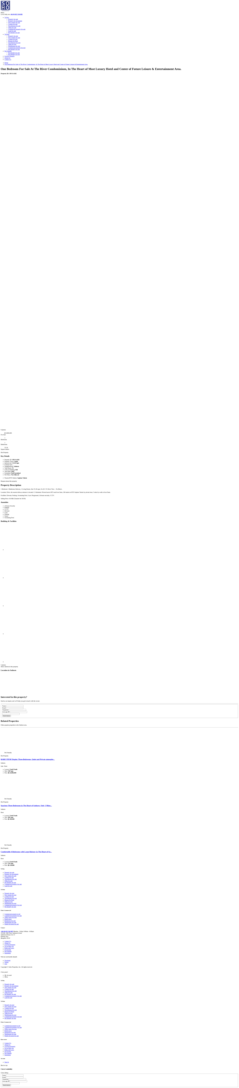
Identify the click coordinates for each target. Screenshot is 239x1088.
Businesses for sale (10, 921)
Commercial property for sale (16, 29)
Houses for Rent (13, 41)
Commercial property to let (12, 914)
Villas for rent (12, 44)
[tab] (8, 975)
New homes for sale (14, 22)
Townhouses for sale (14, 26)
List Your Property (9, 944)
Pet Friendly (8, 51)
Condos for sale (12, 24)
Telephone (5, 710)
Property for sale (13, 19)
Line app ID (5, 712)
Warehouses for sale (10, 922)
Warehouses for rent (14, 46)
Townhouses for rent (14, 43)
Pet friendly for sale (14, 32)
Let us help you (9, 946)
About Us (7, 58)
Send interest (6, 716)
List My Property (9, 56)
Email (4, 708)
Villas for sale (12, 27)
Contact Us (7, 59)
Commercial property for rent (16, 48)
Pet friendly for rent (14, 49)
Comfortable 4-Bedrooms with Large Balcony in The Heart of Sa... (26, 852)
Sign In (6, 1062)
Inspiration (7, 953)
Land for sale (12, 31)
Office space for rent (10, 917)
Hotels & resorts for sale (11, 924)
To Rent (6, 34)
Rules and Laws (9, 948)
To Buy (6, 17)
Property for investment (15, 21)
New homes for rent (14, 37)
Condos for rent (12, 39)
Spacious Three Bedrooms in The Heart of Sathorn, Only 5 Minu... (26, 806)
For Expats (7, 950)
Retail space (8, 919)
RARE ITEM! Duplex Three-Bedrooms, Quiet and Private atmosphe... (28, 759)
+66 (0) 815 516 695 (16, 14)
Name (4, 706)
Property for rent (13, 36)
